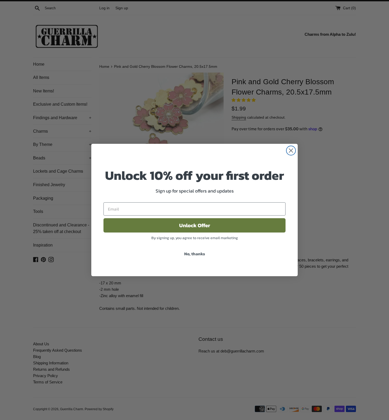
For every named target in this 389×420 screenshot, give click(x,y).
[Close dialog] (291, 150)
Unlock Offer (194, 225)
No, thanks (194, 254)
